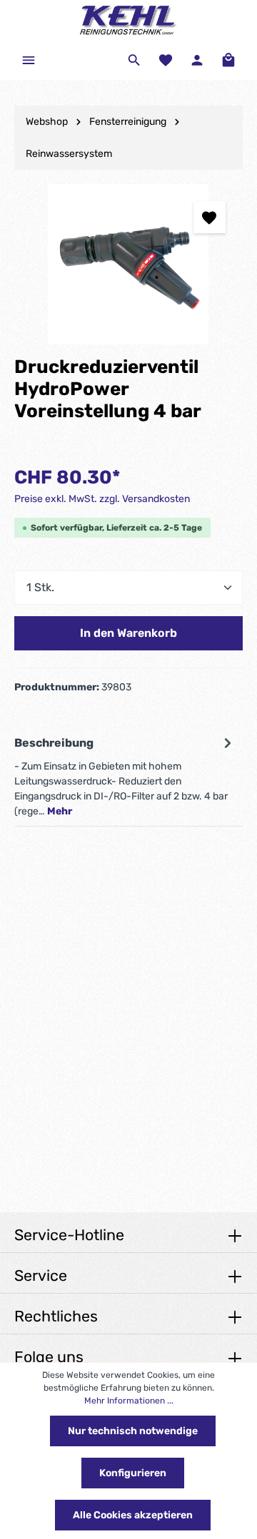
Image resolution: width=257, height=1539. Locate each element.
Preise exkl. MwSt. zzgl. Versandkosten (102, 499)
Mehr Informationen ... (128, 1401)
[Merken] (209, 217)
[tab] (125, 775)
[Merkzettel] (165, 60)
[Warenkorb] (228, 60)
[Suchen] (134, 60)
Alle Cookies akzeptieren (133, 1515)
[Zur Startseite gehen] (128, 20)
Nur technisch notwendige (133, 1431)
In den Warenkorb (128, 633)
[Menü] (28, 60)
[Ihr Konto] (197, 60)
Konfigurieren (132, 1473)
